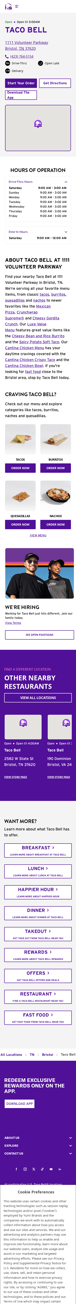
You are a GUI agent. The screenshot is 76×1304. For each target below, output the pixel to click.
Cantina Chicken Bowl (24, 366)
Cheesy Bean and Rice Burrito (38, 336)
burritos (58, 295)
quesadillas (15, 300)
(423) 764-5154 (21, 56)
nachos (39, 300)
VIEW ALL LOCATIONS (38, 697)
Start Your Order (21, 83)
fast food (33, 372)
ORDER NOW (20, 468)
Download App (19, 1104)
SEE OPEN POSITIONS (39, 635)
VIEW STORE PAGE (15, 777)
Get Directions (55, 83)
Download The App (18, 95)
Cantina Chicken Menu (24, 348)
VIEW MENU (38, 535)
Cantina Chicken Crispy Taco (30, 360)
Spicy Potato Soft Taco (39, 342)
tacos (44, 295)
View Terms (13, 623)
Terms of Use (13, 1301)
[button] (38, 1138)
